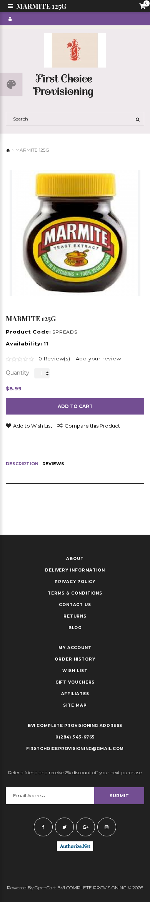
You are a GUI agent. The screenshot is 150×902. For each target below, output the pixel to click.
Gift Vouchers (75, 682)
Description (22, 463)
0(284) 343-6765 (75, 737)
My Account (75, 648)
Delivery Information (75, 570)
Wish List (74, 671)
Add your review (98, 358)
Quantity (17, 372)
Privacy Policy (75, 582)
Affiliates (75, 694)
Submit (119, 795)
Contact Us (75, 605)
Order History (75, 659)
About (75, 559)
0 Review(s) (54, 358)
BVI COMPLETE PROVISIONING (63, 725)
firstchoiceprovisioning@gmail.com (75, 748)
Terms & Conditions (75, 593)
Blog (75, 628)
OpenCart (45, 887)
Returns (75, 616)
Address (111, 725)
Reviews (53, 463)
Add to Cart (75, 406)
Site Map (75, 705)
